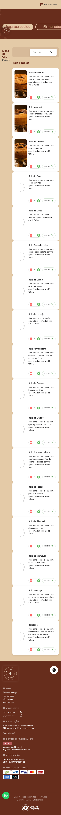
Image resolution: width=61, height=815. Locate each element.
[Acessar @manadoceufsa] (54, 670)
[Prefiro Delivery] (30, 808)
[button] (10, 692)
